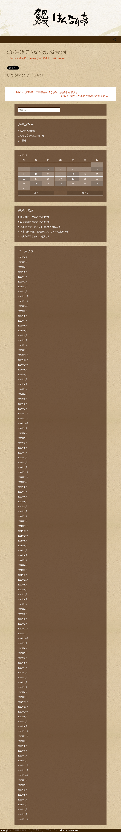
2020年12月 (23, 579)
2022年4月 (23, 506)
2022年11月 (23, 477)
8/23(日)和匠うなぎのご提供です (33, 216)
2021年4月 (23, 565)
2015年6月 (23, 789)
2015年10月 (23, 775)
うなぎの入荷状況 (41, 58)
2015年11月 (23, 770)
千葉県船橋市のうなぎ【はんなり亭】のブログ (36, 830)
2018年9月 (23, 687)
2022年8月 (23, 487)
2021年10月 (23, 535)
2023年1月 (23, 467)
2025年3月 (23, 340)
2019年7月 (23, 653)
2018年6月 (23, 692)
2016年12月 (23, 731)
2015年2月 (23, 809)
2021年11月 (23, 530)
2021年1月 (23, 574)
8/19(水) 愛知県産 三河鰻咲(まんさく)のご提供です (43, 231)
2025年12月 (23, 296)
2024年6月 (23, 384)
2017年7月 (23, 721)
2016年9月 (23, 741)
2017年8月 (23, 716)
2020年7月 (23, 594)
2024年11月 (23, 359)
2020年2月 (23, 618)
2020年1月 (23, 623)
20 (73, 178)
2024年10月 (23, 364)
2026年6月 (23, 267)
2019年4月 (23, 667)
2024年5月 (23, 389)
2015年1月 (23, 814)
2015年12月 (23, 765)
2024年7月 (23, 379)
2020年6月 (23, 599)
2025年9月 (23, 311)
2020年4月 (23, 609)
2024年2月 (23, 403)
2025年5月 (23, 330)
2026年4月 (23, 276)
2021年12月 (23, 526)
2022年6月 (23, 496)
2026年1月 (23, 291)
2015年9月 (23, 780)
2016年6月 (23, 750)
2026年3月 (23, 281)
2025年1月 (23, 350)
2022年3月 (23, 511)
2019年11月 (23, 633)
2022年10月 (23, 482)
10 (36, 174)
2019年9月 (23, 643)
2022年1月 (23, 521)
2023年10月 (23, 423)
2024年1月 (23, 408)
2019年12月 (23, 628)
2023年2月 (23, 462)
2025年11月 (23, 301)
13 (73, 174)
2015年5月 (23, 794)
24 (36, 183)
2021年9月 (23, 540)
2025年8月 (23, 315)
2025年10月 (23, 306)
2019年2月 (23, 677)
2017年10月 (23, 711)
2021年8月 (23, 545)
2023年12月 (23, 413)
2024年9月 (23, 369)
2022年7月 (23, 491)
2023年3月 (23, 457)
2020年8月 (23, 589)
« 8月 (36, 193)
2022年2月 (23, 516)
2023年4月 (23, 452)
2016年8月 (23, 746)
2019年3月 (23, 672)
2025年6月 (23, 325)
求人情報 (22, 140)
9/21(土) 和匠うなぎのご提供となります (84, 96)
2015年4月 (23, 799)
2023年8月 (23, 433)
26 (60, 183)
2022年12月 (23, 472)
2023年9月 (23, 428)
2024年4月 (23, 394)
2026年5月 (23, 272)
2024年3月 (23, 399)
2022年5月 (23, 501)
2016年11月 (23, 736)
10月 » (85, 193)
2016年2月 (23, 760)
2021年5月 (23, 560)
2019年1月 (23, 682)
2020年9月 (23, 584)
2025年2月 (23, 345)
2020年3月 (23, 614)
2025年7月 (23, 320)
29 (97, 183)
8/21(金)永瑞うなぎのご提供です (33, 221)
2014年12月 (23, 819)
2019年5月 (23, 662)
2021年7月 (23, 550)
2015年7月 (23, 785)
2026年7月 (23, 262)
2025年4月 (23, 335)
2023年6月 (23, 443)
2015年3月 (23, 804)
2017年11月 (23, 706)
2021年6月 (23, 555)
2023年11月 (23, 418)
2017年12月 (23, 702)
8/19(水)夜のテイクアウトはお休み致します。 (40, 226)
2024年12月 (23, 355)
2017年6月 (23, 726)
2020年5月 (23, 604)
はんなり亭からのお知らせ (31, 135)
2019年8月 (23, 648)
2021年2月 (23, 570)
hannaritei (60, 58)
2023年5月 (23, 447)
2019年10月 (23, 638)
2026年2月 (23, 286)
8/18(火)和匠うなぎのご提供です (33, 236)
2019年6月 (23, 658)
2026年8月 (23, 257)
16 (24, 178)
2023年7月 (23, 438)
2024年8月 (23, 374)
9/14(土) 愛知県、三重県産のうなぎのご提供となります (45, 92)
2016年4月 (23, 755)
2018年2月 (23, 697)
